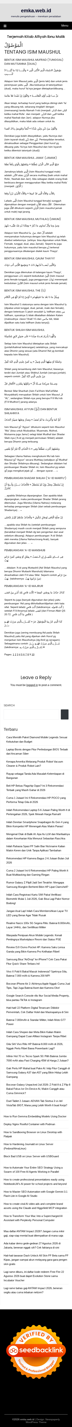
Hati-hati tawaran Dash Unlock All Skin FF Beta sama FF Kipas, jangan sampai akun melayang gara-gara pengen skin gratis (36, 1259)
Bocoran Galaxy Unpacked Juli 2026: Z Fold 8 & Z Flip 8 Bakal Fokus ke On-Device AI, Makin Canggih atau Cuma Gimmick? (38, 1089)
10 (33, 654)
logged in (32, 685)
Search (9, 705)
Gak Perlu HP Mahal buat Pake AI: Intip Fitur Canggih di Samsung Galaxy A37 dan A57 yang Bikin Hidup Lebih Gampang (38, 1072)
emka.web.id (36, 10)
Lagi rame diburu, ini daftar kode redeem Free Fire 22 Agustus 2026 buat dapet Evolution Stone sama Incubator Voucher (34, 1276)
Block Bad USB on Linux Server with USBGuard (31, 1156)
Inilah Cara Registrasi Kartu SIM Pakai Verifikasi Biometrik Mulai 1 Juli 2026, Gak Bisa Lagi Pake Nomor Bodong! (38, 899)
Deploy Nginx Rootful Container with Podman (29, 1124)
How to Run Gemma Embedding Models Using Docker (35, 1116)
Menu (64, 25)
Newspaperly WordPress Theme (43, 1421)
